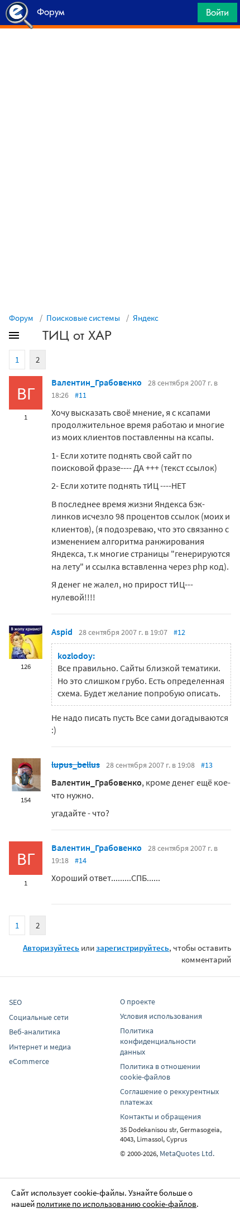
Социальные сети (39, 1017)
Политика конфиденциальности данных (158, 1041)
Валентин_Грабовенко (96, 382)
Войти (217, 12)
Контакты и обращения (160, 1116)
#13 (207, 765)
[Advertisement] (120, 56)
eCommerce (29, 1061)
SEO (15, 1002)
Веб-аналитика (34, 1032)
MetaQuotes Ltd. (187, 1153)
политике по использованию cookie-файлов (116, 1203)
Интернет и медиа (40, 1047)
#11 (81, 395)
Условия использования (161, 1016)
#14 (81, 860)
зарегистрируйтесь (132, 947)
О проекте (137, 1001)
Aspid (62, 631)
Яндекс (146, 317)
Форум (21, 317)
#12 (179, 632)
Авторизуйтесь (51, 947)
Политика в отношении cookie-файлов (160, 1071)
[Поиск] (185, 15)
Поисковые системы (83, 317)
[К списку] (32, 337)
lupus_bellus (75, 764)
